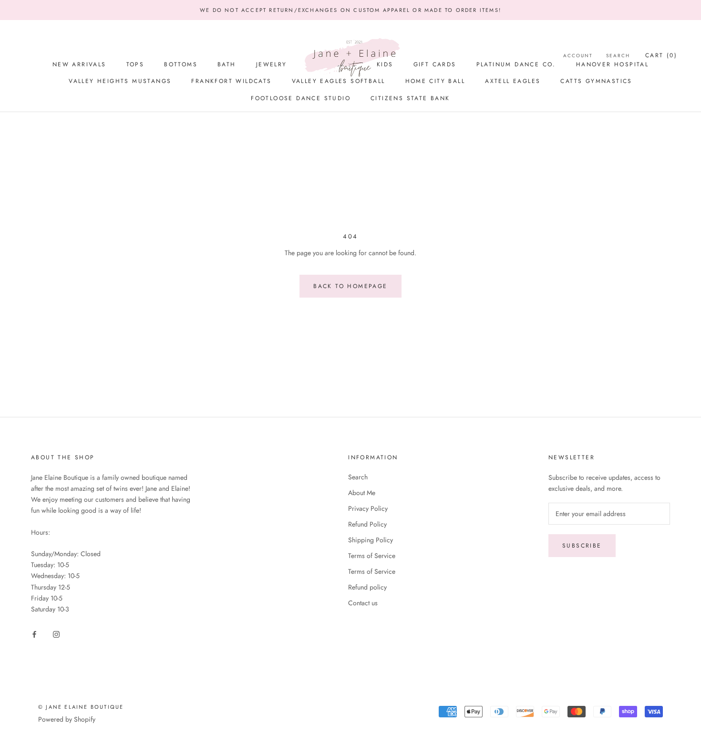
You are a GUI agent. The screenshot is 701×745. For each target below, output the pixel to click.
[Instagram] (56, 633)
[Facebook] (34, 633)
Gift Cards (434, 64)
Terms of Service (371, 555)
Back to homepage (350, 286)
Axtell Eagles (512, 81)
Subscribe (582, 545)
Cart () (661, 55)
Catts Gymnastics (596, 81)
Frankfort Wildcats (231, 81)
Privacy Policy (368, 508)
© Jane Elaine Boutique (81, 707)
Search (358, 477)
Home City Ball (435, 81)
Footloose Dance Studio (300, 98)
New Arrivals (79, 64)
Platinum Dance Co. (516, 64)
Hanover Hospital (612, 64)
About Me (361, 492)
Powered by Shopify (66, 719)
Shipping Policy (370, 540)
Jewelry (271, 64)
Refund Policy (367, 524)
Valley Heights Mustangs (120, 81)
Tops (135, 64)
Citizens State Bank (410, 98)
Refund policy (367, 587)
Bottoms (180, 64)
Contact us (363, 603)
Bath (226, 64)
